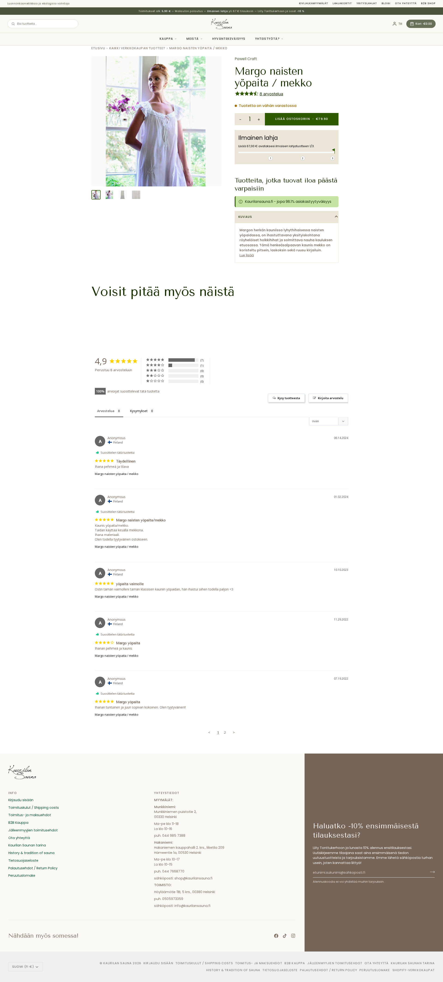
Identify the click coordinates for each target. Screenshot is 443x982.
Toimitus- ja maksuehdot (29, 815)
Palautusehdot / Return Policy (32, 868)
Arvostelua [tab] (105, 411)
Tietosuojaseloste (23, 860)
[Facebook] (276, 936)
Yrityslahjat (366, 3)
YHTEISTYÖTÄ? (267, 39)
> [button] (234, 732)
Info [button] (12, 793)
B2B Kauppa (18, 822)
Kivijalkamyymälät (313, 3)
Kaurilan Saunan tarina (27, 845)
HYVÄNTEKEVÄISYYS (228, 39)
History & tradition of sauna (31, 853)
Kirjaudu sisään (20, 800)
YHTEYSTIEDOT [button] (166, 793)
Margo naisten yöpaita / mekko (116, 474)
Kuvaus (245, 217)
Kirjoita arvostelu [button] (330, 398)
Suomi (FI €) (23, 966)
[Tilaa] (431, 872)
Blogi (386, 3)
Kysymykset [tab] (139, 411)
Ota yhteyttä (405, 3)
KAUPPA (166, 39)
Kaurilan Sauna (117, 963)
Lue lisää (246, 255)
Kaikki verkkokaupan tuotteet (137, 48)
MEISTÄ (192, 39)
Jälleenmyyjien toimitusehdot (33, 830)
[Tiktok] (285, 936)
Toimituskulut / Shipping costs (33, 807)
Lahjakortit (342, 3)
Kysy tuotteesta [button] (289, 398)
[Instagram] (293, 936)
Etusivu (98, 48)
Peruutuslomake (21, 875)
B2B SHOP (428, 3)
